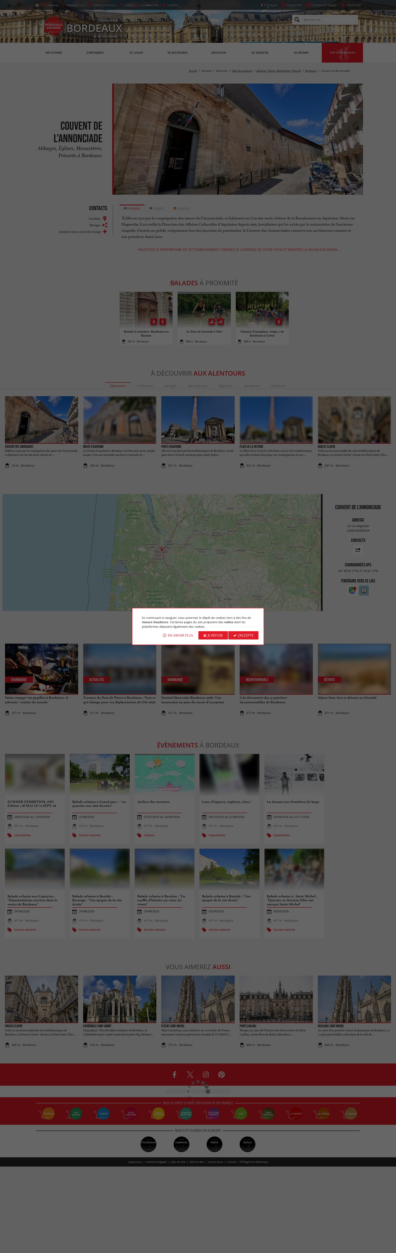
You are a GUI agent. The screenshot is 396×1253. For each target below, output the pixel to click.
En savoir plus (180, 635)
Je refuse (215, 635)
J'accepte (245, 635)
